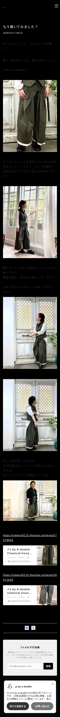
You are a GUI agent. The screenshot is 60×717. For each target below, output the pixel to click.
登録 (48, 666)
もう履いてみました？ (20, 26)
